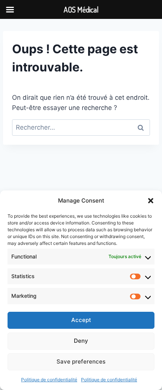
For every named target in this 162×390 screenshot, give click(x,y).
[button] (150, 200)
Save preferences (81, 361)
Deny (81, 340)
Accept (81, 319)
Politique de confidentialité (49, 379)
